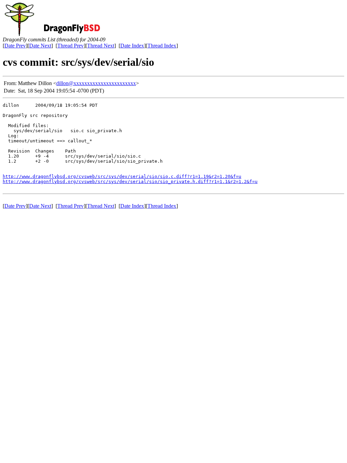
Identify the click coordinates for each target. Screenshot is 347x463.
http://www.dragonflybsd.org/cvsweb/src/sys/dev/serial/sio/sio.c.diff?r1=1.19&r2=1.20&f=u (122, 176)
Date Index (132, 45)
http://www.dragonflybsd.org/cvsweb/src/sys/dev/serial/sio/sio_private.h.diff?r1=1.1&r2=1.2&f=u (130, 181)
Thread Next (100, 45)
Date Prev (15, 45)
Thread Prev (70, 45)
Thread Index (161, 45)
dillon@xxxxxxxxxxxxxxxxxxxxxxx (96, 83)
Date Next (40, 45)
